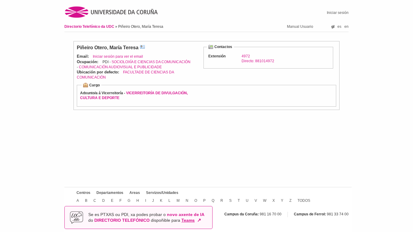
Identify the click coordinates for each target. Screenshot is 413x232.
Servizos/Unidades (162, 193)
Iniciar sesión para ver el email (118, 56)
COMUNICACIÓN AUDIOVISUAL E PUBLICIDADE (120, 67)
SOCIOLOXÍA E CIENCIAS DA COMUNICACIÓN (151, 62)
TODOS (304, 200)
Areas (134, 193)
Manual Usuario (300, 26)
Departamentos (109, 193)
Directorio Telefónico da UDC (89, 26)
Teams (188, 220)
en (346, 26)
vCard (142, 47)
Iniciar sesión (338, 13)
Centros (83, 193)
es (339, 26)
